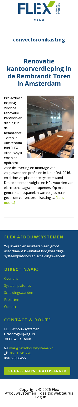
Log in (40, 396)
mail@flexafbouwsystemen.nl (31, 348)
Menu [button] (39, 19)
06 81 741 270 (20, 353)
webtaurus (63, 393)
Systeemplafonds (17, 285)
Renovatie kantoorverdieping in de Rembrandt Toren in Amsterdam (39, 72)
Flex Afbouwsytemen (39, 7)
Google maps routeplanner (37, 371)
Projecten (11, 299)
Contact (10, 306)
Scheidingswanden (18, 292)
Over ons (11, 278)
